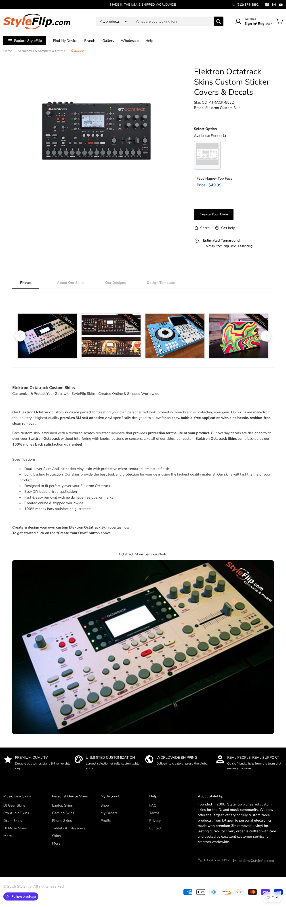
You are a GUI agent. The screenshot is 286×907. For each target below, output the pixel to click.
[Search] (218, 21)
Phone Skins (62, 820)
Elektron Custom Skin (222, 107)
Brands (90, 40)
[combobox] (159, 21)
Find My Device (65, 40)
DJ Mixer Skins (15, 828)
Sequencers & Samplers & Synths (41, 51)
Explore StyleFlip (28, 40)
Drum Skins (12, 820)
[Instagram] (274, 4)
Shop (105, 805)
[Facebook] (267, 4)
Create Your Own (214, 214)
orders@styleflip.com (256, 860)
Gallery (108, 40)
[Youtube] (281, 4)
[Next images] (265, 336)
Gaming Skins (63, 813)
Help (149, 40)
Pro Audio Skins (16, 813)
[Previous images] (20, 336)
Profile (106, 820)
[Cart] (280, 21)
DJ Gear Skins (14, 805)
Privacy (155, 820)
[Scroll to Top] (277, 882)
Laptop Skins (62, 805)
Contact (155, 828)
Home (7, 51)
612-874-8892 (216, 860)
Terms (154, 813)
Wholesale (130, 40)
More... (9, 835)
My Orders (109, 813)
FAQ (152, 805)
